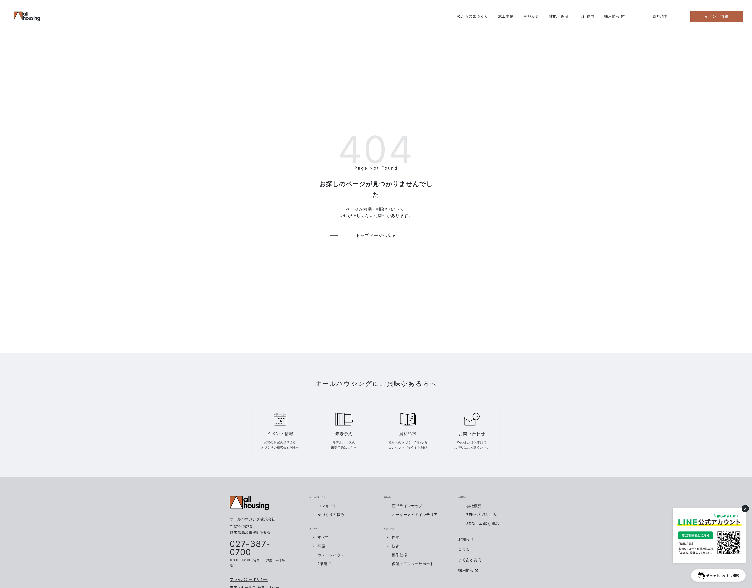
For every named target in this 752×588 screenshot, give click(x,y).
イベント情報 (716, 16)
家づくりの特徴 (330, 514)
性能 (396, 537)
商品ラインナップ (407, 506)
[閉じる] (745, 508)
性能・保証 (559, 16)
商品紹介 (531, 16)
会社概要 (474, 506)
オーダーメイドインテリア (414, 514)
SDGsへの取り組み (482, 523)
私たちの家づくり (472, 16)
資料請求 (660, 16)
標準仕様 (399, 555)
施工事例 (506, 16)
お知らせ (466, 539)
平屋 (321, 546)
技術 (396, 546)
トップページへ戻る (376, 235)
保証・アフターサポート (413, 564)
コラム (464, 549)
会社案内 (586, 16)
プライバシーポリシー (249, 579)
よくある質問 (469, 560)
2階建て (324, 564)
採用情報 (612, 16)
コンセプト (326, 506)
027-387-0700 (250, 548)
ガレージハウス (330, 555)
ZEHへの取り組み (481, 514)
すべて (323, 537)
